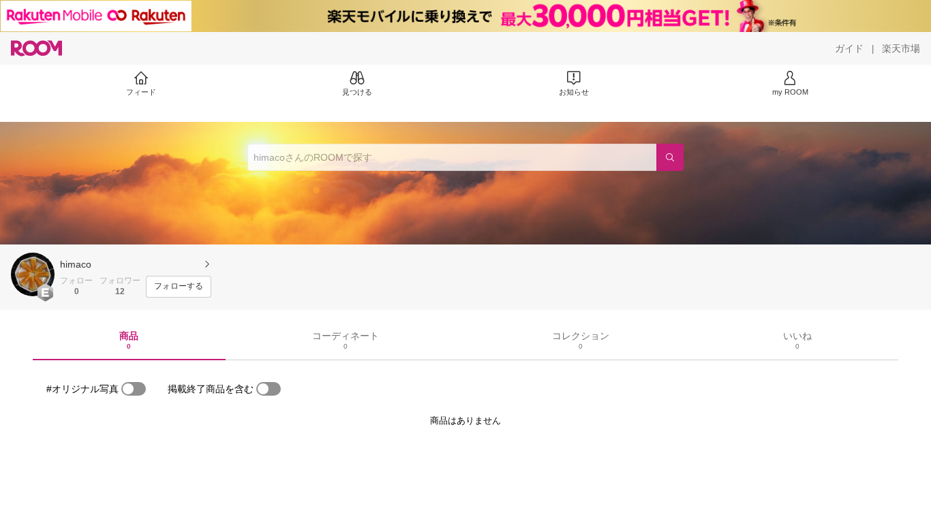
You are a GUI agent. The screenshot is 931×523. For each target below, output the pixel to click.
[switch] (133, 389)
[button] (33, 274)
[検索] (670, 157)
